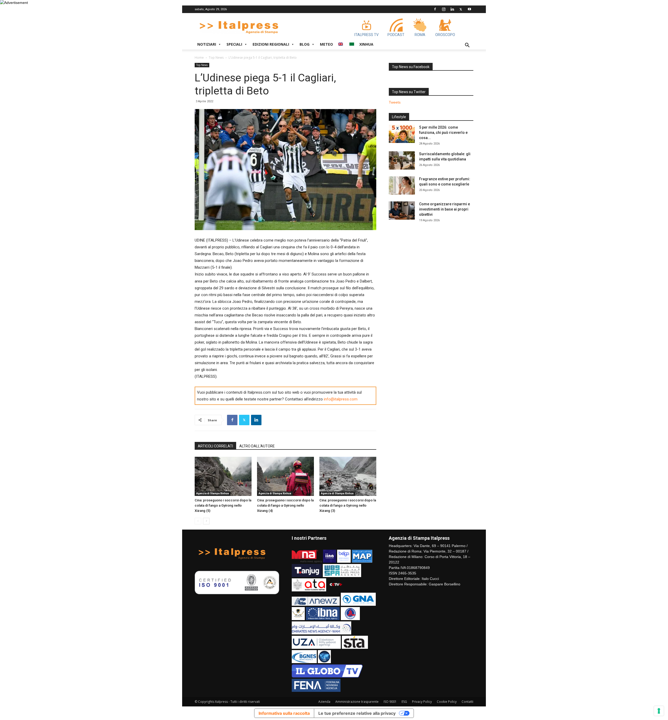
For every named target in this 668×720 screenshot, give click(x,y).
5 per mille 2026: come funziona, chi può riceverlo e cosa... (443, 132)
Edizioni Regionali (271, 44)
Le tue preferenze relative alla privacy (357, 713)
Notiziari (206, 44)
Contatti (467, 701)
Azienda (324, 701)
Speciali (234, 44)
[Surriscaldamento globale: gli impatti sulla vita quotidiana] (402, 160)
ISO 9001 (390, 701)
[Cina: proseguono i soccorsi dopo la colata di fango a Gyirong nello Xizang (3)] (347, 476)
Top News (216, 57)
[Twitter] (461, 9)
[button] (467, 45)
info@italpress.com (340, 399)
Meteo (326, 44)
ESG (404, 701)
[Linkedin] (452, 9)
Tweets (395, 102)
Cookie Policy (447, 701)
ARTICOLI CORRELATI (215, 446)
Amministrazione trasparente (357, 701)
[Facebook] (435, 9)
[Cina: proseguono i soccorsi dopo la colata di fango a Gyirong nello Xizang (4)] (285, 476)
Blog (304, 44)
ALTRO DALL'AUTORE (257, 446)
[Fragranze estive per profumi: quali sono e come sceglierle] (402, 185)
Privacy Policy (422, 701)
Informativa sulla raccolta (284, 713)
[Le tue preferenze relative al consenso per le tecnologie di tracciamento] (659, 711)
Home (199, 57)
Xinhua (366, 44)
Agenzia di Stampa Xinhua (212, 493)
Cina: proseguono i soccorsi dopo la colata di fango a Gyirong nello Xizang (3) (347, 505)
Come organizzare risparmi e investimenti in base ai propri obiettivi (444, 209)
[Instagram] (444, 9)
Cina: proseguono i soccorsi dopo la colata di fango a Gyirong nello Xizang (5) (223, 505)
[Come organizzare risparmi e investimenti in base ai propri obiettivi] (402, 210)
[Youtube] (469, 9)
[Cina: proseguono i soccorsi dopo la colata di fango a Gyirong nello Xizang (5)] (223, 476)
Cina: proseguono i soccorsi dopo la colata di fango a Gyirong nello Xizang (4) (285, 505)
